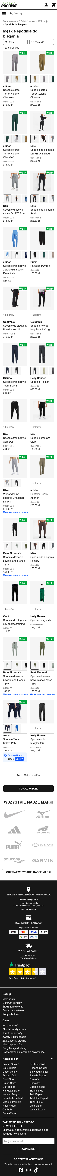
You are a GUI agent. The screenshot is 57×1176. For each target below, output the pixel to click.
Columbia (9, 322)
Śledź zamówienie (13, 1006)
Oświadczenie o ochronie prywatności (24, 1052)
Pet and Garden (39, 1068)
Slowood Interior (39, 1071)
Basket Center (11, 1064)
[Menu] (4, 13)
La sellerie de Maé (13, 1098)
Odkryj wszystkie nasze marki (28, 872)
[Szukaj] (11, 13)
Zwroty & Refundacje (14, 1037)
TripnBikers (36, 1102)
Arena (6, 735)
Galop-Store (9, 1083)
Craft (6, 616)
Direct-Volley (10, 1071)
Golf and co (9, 1087)
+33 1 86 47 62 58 (28, 909)
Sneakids (35, 1083)
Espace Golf (9, 1075)
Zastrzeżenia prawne (14, 1040)
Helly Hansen (38, 378)
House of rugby (11, 1094)
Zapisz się (28, 1149)
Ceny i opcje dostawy (15, 1048)
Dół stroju (43, 21)
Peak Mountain (12, 553)
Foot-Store (8, 1079)
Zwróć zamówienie (28, 958)
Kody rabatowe (11, 1014)
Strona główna (10, 21)
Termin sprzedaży (12, 1033)
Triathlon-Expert (39, 1098)
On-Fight (7, 1109)
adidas (7, 86)
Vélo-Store (36, 1105)
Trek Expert (36, 1094)
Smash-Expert (38, 1075)
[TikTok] (36, 1170)
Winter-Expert (37, 1109)
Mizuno (7, 378)
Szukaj (18, 13)
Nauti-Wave (9, 1105)
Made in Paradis (12, 1102)
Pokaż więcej (28, 788)
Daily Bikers (9, 1068)
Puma (33, 262)
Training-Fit (36, 1090)
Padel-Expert (10, 1113)
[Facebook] (20, 1170)
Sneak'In (35, 1079)
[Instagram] (28, 1170)
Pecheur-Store (38, 1064)
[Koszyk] (53, 4)
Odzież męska (28, 21)
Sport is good (37, 1087)
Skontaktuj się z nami (28, 899)
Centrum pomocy (12, 1003)
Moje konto (9, 999)
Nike (33, 146)
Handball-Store (11, 1090)
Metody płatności (12, 1044)
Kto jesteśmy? (10, 1025)
